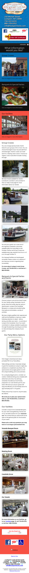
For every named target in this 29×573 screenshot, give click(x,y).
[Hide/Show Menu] (24, 44)
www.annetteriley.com (15, 570)
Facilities (8, 521)
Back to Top (14, 556)
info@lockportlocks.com (14, 565)
